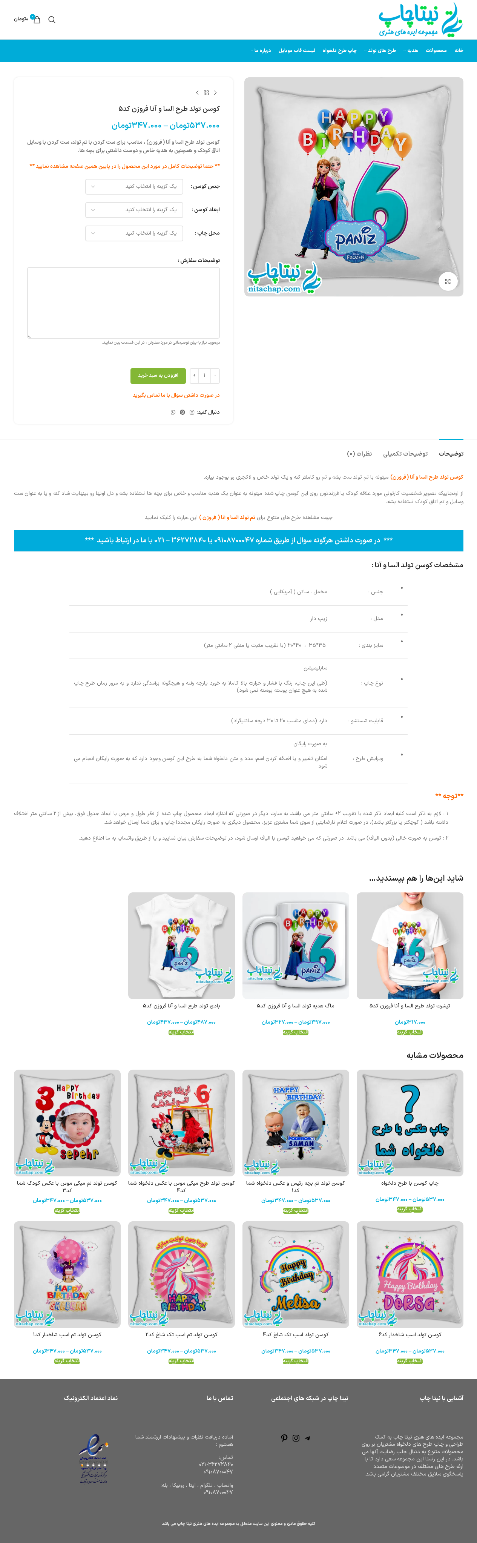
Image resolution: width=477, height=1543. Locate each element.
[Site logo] (420, 19)
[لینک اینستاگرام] (191, 412)
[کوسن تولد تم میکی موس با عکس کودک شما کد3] (67, 1123)
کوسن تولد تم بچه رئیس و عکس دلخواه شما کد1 (295, 1187)
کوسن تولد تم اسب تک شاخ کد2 (182, 1335)
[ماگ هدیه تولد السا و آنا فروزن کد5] (295, 945)
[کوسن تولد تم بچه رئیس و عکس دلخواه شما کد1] (295, 1123)
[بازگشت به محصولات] (206, 93)
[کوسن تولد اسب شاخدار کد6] (410, 1274)
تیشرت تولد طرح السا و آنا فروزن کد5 (410, 1006)
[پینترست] (284, 1441)
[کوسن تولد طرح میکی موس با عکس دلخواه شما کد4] (181, 1123)
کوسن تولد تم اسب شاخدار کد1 (67, 1335)
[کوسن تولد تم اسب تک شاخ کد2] (181, 1274)
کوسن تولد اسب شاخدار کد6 (410, 1335)
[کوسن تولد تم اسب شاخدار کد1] (67, 1274)
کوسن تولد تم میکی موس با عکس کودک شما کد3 (67, 1187)
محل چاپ (208, 233)
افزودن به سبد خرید (158, 375)
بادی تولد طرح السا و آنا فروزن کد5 (181, 1006)
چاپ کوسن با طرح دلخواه (410, 1183)
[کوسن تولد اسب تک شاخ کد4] (295, 1274)
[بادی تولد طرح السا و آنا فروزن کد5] (181, 945)
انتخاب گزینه (410, 1033)
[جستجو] (52, 19)
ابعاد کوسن (207, 210)
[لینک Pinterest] (182, 412)
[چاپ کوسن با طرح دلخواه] (410, 1123)
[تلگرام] (307, 1441)
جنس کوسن (206, 186)
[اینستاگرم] (296, 1441)
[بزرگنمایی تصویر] (448, 281)
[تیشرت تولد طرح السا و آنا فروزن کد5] (410, 945)
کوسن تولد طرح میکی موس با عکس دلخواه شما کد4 (181, 1187)
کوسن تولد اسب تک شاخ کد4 (296, 1335)
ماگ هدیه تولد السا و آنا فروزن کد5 (295, 1006)
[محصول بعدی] (197, 93)
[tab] (451, 450)
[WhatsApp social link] (173, 412)
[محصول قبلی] (215, 93)
